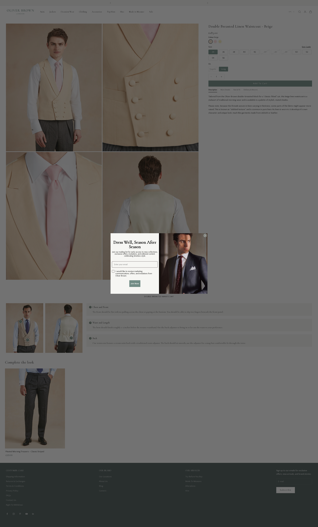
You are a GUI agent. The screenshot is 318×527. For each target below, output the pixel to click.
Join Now (135, 283)
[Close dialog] (205, 235)
